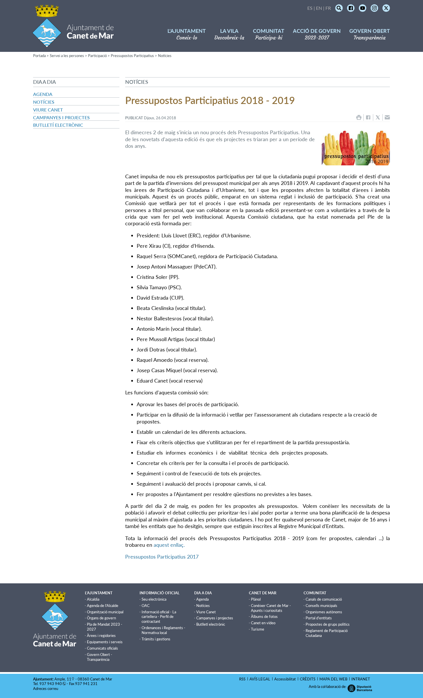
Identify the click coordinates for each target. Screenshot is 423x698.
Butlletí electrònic (58, 125)
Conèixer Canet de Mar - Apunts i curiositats (271, 608)
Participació (97, 55)
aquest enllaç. (169, 545)
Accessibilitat (285, 679)
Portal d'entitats (319, 618)
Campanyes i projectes (61, 117)
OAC (146, 605)
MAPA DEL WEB (333, 679)
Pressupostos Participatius (132, 55)
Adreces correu (46, 688)
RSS (242, 679)
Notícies (165, 55)
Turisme (257, 629)
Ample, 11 (62, 679)
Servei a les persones (67, 55)
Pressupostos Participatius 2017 (162, 556)
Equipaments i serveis (105, 642)
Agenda (42, 94)
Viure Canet (48, 109)
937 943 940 (50, 683)
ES (310, 8)
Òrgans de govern (101, 618)
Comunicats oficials (102, 648)
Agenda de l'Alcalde (102, 605)
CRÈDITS (307, 679)
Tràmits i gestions (156, 639)
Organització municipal (105, 612)
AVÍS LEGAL (259, 679)
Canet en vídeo (263, 623)
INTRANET (360, 679)
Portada (39, 55)
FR (328, 8)
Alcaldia (93, 599)
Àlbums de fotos (264, 616)
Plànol (256, 599)
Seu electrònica (154, 599)
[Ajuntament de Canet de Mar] (73, 44)
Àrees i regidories (101, 635)
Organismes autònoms (324, 612)
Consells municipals (321, 605)
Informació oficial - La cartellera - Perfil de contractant (159, 617)
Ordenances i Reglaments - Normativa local (163, 630)
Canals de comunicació (324, 599)
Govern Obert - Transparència (99, 657)
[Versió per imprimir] (358, 117)
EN (319, 8)
